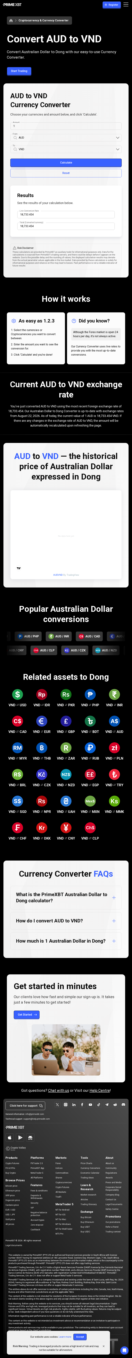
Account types (37, 1220)
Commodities (62, 1173)
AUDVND (58, 575)
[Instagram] (66, 1105)
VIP (32, 1208)
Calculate (66, 162)
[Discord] (123, 1105)
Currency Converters (90, 1168)
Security (34, 1203)
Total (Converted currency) (31, 222)
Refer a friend (112, 1227)
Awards (109, 1178)
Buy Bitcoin (86, 1217)
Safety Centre (112, 1209)
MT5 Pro (59, 1234)
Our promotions (113, 1222)
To (14, 145)
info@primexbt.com (34, 1114)
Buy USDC (85, 1232)
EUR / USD (10, 1210)
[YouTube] (90, 1105)
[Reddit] (115, 1105)
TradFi (58, 1197)
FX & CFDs (10, 1168)
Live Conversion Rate (29, 211)
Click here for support (23, 1105)
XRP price (10, 1195)
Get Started (25, 1014)
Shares (59, 1178)
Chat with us (58, 1090)
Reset (66, 173)
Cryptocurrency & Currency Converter (44, 20)
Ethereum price (13, 1191)
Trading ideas (87, 1178)
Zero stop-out (37, 1225)
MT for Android (62, 1210)
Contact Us (111, 1199)
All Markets (61, 1192)
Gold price (10, 1219)
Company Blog (112, 1195)
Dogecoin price (13, 1200)
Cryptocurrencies (64, 1182)
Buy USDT (85, 1227)
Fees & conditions (39, 1191)
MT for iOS (60, 1214)
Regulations (111, 1173)
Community (111, 1168)
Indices (59, 1168)
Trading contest (113, 1232)
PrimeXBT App (37, 1168)
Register (113, 4)
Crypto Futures (12, 1163)
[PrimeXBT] (12, 4)
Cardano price (12, 1205)
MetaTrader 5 (37, 1173)
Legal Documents (114, 1204)
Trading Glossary (89, 1204)
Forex (58, 1163)
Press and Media (114, 1182)
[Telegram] (107, 1105)
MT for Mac (61, 1219)
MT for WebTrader (64, 1229)
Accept (80, 1336)
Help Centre (100, 1090)
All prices (10, 1224)
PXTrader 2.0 (37, 1163)
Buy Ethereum (87, 1222)
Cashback (35, 1229)
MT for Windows (63, 1224)
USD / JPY (10, 1214)
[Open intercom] (124, 1350)
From (15, 134)
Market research (88, 1195)
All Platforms (37, 1178)
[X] (57, 1105)
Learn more (65, 1336)
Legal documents (14, 1245)
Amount (16, 122)
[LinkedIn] (74, 1105)
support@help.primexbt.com (36, 1119)
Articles (84, 1199)
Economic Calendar (90, 1173)
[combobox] (67, 138)
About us (110, 1163)
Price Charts (86, 1163)
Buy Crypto (11, 1173)
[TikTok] (99, 1105)
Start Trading (19, 71)
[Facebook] (82, 1105)
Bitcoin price (11, 1186)
